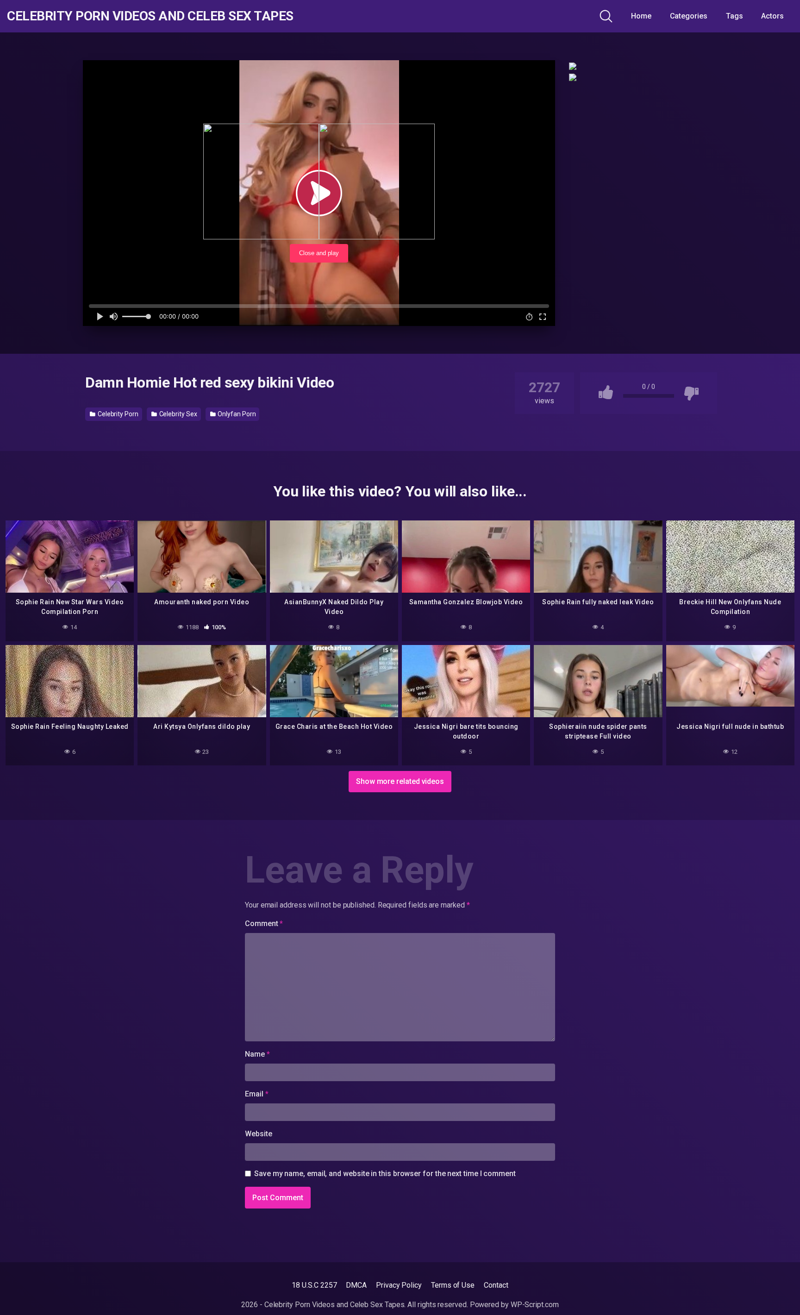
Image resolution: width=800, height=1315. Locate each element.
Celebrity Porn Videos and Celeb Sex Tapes (150, 16)
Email (256, 1094)
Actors (772, 16)
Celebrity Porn (117, 414)
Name (257, 1054)
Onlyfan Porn (236, 414)
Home (641, 16)
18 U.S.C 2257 (314, 1285)
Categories (688, 16)
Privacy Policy (399, 1285)
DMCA (356, 1285)
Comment (264, 923)
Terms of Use (453, 1285)
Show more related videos (400, 781)
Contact (496, 1285)
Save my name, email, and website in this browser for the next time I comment (385, 1173)
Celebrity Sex (177, 414)
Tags (734, 16)
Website (258, 1133)
